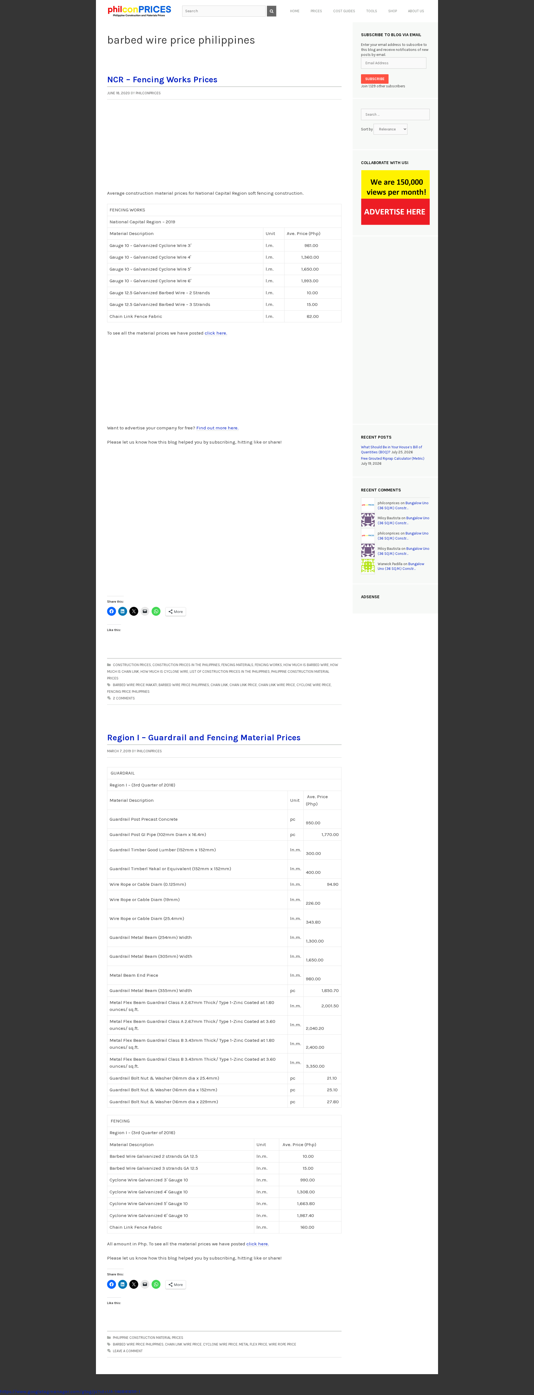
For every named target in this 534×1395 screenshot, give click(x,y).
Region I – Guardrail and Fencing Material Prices (204, 738)
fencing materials (237, 665)
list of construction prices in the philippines (230, 671)
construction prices (132, 665)
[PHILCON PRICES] (139, 10)
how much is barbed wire (306, 665)
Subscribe (374, 79)
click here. (216, 333)
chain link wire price (276, 685)
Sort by (367, 129)
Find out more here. (217, 428)
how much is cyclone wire (164, 671)
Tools (371, 11)
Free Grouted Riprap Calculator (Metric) (392, 458)
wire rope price (282, 1344)
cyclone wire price (313, 685)
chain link (219, 685)
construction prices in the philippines (186, 665)
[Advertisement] (224, 148)
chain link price (243, 685)
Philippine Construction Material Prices (148, 1337)
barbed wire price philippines (184, 685)
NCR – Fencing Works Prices (162, 80)
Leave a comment (128, 1351)
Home (295, 11)
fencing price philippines (128, 691)
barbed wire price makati (135, 685)
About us (416, 11)
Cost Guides (344, 11)
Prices (316, 11)
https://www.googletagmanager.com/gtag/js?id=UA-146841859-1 (70, 1391)
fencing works (268, 665)
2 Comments (124, 698)
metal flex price (253, 1344)
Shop (392, 11)
